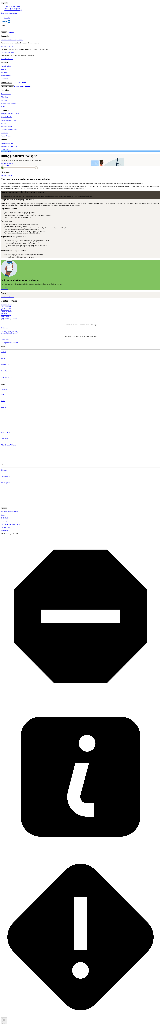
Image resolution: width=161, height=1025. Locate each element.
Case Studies (4, 100)
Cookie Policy (5, 518)
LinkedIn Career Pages (7, 52)
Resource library (5, 432)
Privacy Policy (5, 521)
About (2, 515)
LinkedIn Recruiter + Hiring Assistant (12, 40)
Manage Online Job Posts (8, 120)
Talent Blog (4, 97)
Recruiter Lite (5, 364)
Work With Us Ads (6, 377)
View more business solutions (9, 511)
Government (4, 79)
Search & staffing (6, 66)
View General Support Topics (9, 146)
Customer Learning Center (8, 129)
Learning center (5, 476)
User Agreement (5, 527)
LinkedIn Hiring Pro (7, 46)
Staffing (3, 401)
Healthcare (4, 72)
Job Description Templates (8, 103)
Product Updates (6, 136)
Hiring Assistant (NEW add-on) (10, 114)
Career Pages (4, 371)
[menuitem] (12, 6)
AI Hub (3, 106)
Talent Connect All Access (8, 445)
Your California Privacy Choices (10, 524)
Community (4, 133)
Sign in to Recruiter (6, 117)
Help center (4, 470)
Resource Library (6, 94)
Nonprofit (4, 69)
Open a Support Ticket (7, 143)
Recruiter (3, 358)
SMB (2, 394)
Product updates (5, 483)
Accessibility (4, 530)
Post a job (7, 18)
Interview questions (6, 175)
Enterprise (4, 389)
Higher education (6, 75)
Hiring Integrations (6, 126)
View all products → (7, 59)
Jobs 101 (3, 123)
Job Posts (3, 352)
